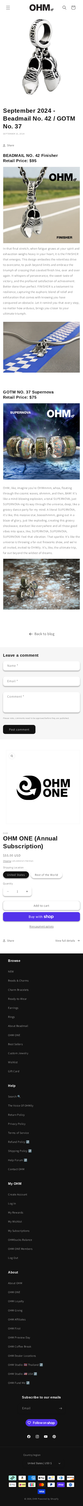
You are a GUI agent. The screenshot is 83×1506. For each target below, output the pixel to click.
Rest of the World (46, 875)
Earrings (13, 1008)
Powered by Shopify (48, 1498)
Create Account (17, 1194)
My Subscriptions (19, 1231)
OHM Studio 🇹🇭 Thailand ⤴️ (25, 1365)
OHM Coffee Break (19, 1346)
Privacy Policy (16, 1124)
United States (16, 875)
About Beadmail (18, 1026)
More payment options (41, 926)
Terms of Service (18, 1133)
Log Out (13, 1258)
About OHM (15, 1283)
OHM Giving (15, 1310)
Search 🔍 (14, 1096)
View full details (65, 940)
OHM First (14, 1328)
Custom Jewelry (18, 1053)
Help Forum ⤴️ (17, 1160)
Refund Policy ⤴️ (19, 1142)
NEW (11, 971)
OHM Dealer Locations (22, 1356)
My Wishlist (15, 1221)
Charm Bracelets (18, 990)
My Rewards (15, 1212)
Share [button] (10, 145)
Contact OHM (16, 1169)
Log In (12, 1203)
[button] (8, 7)
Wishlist (13, 1062)
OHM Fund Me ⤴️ (19, 1383)
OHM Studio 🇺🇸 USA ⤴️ (22, 1374)
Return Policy (16, 1115)
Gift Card (13, 1071)
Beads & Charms (18, 980)
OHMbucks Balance (20, 1240)
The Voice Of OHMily (20, 1105)
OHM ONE (14, 1035)
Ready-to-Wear (17, 999)
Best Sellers (15, 1044)
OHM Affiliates (17, 1319)
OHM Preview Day (19, 1337)
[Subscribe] (60, 1408)
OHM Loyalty (16, 1301)
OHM (34, 1498)
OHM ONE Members (20, 1249)
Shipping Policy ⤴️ (20, 1151)
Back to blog (44, 633)
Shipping (7, 861)
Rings (11, 1017)
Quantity (8, 883)
